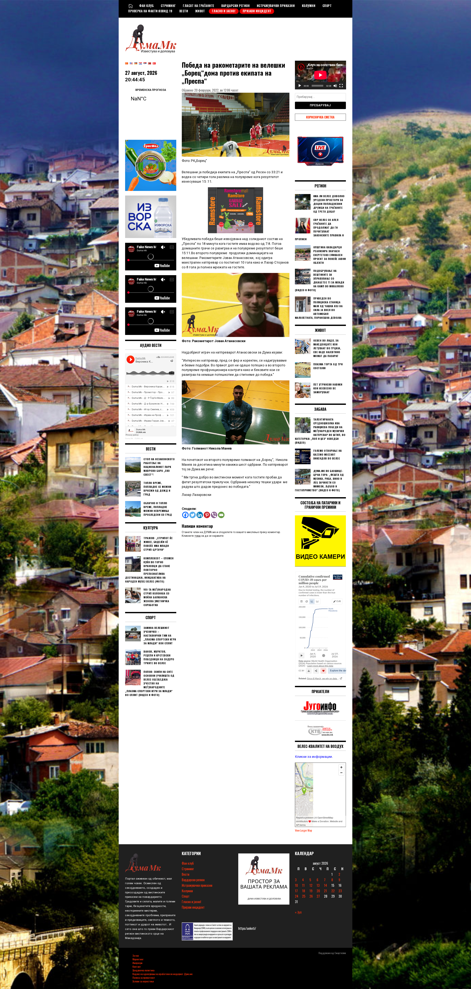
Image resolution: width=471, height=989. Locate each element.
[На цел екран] (341, 86)
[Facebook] (185, 515)
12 (310, 885)
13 (318, 885)
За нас (135, 955)
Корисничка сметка (320, 117)
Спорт (327, 5)
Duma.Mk (129, 438)
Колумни (309, 5)
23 (340, 890)
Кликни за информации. (314, 757)
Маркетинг (137, 959)
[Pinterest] (207, 515)
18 (303, 890)
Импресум (137, 963)
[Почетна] (130, 5)
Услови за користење (143, 981)
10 (296, 885)
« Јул (298, 912)
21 (325, 890)
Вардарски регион (235, 5)
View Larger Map (303, 830)
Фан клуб (146, 5)
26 (311, 896)
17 (296, 890)
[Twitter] (192, 515)
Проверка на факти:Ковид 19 (150, 11)
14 (325, 885)
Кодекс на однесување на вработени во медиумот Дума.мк (162, 974)
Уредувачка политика (143, 970)
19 (310, 890)
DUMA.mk (139, 438)
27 (318, 896)
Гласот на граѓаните (198, 5)
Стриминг (168, 5)
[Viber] (214, 515)
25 (303, 896)
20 (318, 890)
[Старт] (300, 86)
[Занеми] (335, 86)
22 (333, 890)
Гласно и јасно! (224, 11)
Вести (183, 11)
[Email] (221, 515)
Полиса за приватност (143, 977)
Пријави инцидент (257, 11)
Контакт (136, 966)
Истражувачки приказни (276, 5)
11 (303, 885)
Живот (200, 11)
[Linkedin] (199, 515)
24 (296, 896)
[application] (320, 75)
